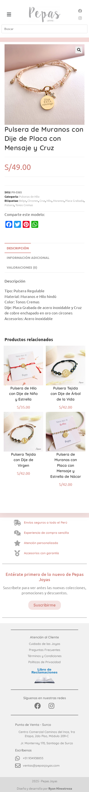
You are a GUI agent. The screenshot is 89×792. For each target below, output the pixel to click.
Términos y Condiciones (45, 656)
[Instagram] (80, 17)
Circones (32, 200)
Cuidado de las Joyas (44, 644)
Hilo (49, 200)
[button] (9, 14)
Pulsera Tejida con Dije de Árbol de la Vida (66, 393)
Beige (22, 200)
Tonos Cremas (24, 205)
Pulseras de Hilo (29, 196)
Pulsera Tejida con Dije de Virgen (23, 460)
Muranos (58, 200)
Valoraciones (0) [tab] (22, 267)
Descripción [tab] (18, 248)
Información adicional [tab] (28, 257)
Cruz (42, 200)
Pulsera (9, 205)
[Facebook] (80, 10)
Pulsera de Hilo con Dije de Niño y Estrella (23, 393)
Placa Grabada (74, 200)
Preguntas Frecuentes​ (44, 650)
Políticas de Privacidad (44, 662)
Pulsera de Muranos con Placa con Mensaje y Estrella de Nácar (65, 465)
